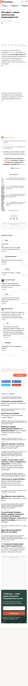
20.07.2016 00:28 (10, 324)
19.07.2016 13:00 (8, 241)
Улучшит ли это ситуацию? (14, 517)
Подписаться (14, 613)
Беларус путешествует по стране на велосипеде (13, 403)
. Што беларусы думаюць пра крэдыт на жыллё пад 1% (12, 446)
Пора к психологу (5, 457)
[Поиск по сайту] (22, 2)
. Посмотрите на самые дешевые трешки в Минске (12, 415)
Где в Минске (4, 494)
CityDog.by (7, 160)
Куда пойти (4, 527)
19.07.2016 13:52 (8, 295)
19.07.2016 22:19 (8, 310)
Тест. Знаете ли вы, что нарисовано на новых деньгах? (14, 147)
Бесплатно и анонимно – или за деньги (14, 498)
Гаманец (3, 441)
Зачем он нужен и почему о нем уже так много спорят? (13, 431)
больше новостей (13, 210)
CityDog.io (3, 20)
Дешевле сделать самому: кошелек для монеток (14, 141)
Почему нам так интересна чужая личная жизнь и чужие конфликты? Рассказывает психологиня (13, 465)
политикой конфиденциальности (7, 370)
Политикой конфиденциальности (10, 619)
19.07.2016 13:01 (8, 258)
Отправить (20, 375)
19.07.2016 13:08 (8, 270)
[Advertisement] (14, 228)
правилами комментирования (19, 371)
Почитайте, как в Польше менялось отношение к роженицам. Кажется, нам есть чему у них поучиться (13, 548)
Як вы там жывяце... (6, 541)
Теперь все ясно (5, 509)
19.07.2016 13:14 (8, 281)
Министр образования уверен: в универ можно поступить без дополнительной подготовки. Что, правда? (13, 483)
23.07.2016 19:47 (8, 344)
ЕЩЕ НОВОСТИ (14, 174)
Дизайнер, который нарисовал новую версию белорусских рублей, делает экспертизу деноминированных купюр (14, 153)
